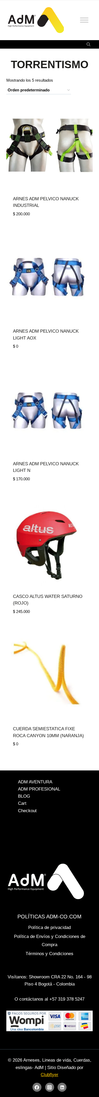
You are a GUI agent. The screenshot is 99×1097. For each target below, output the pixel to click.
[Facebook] (36, 1087)
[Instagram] (49, 1087)
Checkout (27, 810)
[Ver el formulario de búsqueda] (88, 44)
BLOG (24, 796)
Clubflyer (49, 1074)
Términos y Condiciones (49, 953)
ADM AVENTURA (35, 781)
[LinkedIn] (62, 1087)
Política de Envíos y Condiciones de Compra (49, 940)
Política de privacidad (49, 927)
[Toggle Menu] (84, 20)
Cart (22, 803)
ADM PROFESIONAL (39, 789)
